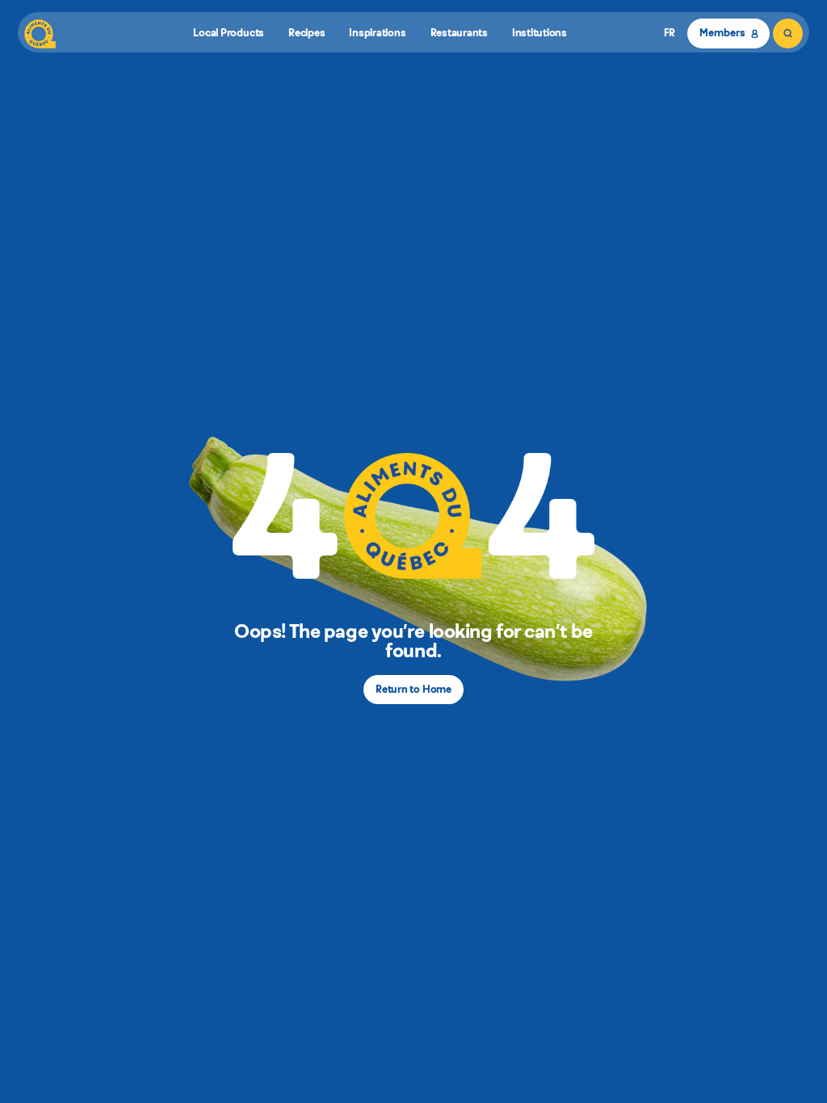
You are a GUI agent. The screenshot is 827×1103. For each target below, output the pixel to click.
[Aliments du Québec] (40, 33)
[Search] (788, 33)
